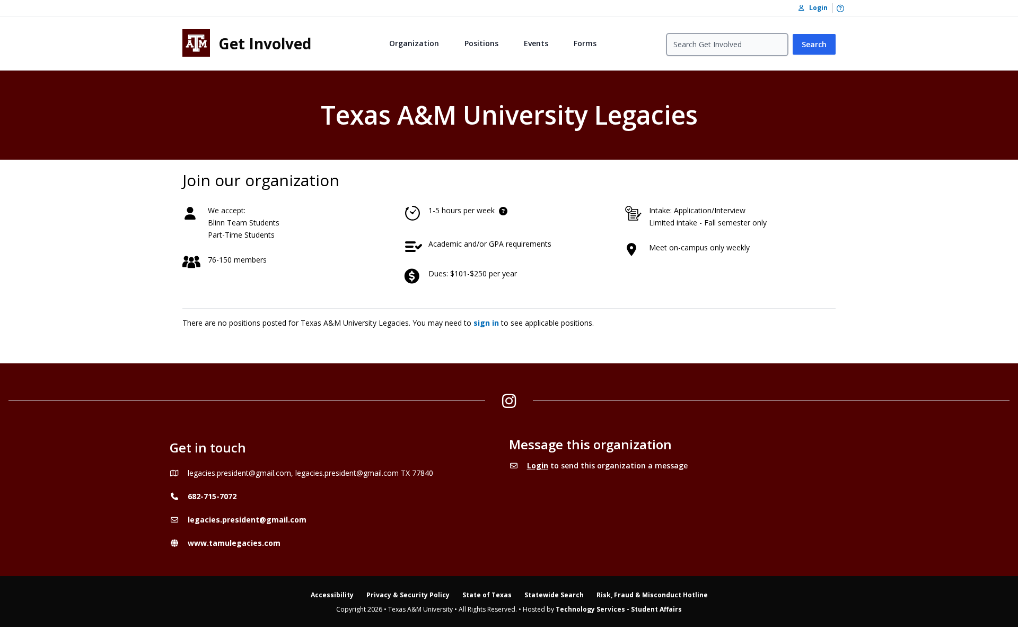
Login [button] (816, 7)
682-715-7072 (212, 496)
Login (537, 465)
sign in (486, 323)
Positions (481, 43)
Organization (414, 43)
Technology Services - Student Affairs (619, 609)
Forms (585, 43)
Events (536, 43)
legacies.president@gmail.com (247, 520)
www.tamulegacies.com (234, 543)
